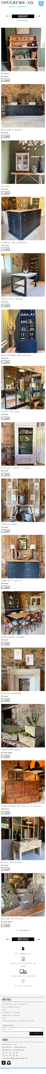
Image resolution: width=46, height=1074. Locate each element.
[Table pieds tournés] (23, 613)
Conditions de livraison (15, 1004)
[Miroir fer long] (23, 387)
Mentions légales (11, 1015)
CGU (4, 1018)
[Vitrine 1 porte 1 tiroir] (23, 444)
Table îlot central (12, 299)
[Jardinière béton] (23, 725)
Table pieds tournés (13, 637)
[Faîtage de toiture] (23, 894)
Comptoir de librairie (14, 242)
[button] (41, 3)
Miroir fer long (10, 412)
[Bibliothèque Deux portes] (23, 331)
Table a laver (9, 524)
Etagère (5, 73)
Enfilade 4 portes (11, 130)
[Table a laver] (23, 500)
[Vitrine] (23, 162)
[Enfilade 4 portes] (23, 106)
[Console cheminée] (23, 669)
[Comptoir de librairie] (23, 218)
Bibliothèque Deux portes (16, 355)
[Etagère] (23, 49)
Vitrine (5, 186)
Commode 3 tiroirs (11, 581)
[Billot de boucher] (23, 838)
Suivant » (25, 930)
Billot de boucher (11, 862)
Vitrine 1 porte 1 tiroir (16, 468)
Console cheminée (11, 693)
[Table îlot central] (23, 275)
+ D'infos (5, 80)
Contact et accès (11, 1012)
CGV (4, 1009)
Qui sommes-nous (10, 1007)
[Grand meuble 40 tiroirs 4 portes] (23, 782)
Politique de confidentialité (18, 1021)
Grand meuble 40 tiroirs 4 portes (20, 806)
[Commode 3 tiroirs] (23, 556)
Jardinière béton (11, 750)
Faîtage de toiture (12, 919)
